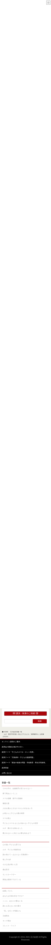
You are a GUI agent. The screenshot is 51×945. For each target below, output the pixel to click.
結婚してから (8, 891)
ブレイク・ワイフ (9, 926)
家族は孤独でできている (12, 879)
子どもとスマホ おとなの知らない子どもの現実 (20, 823)
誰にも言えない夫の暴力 (12, 906)
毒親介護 (6, 803)
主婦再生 (6, 916)
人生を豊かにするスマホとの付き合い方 (17, 808)
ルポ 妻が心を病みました (13, 828)
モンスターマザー (9, 874)
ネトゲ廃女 (7, 921)
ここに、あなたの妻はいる (13, 901)
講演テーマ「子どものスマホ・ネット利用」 (18, 752)
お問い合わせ (7, 773)
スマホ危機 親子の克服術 (13, 798)
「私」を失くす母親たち (12, 911)
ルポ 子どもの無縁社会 (12, 850)
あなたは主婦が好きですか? (13, 896)
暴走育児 (6, 870)
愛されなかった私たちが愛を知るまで (17, 833)
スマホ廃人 (7, 818)
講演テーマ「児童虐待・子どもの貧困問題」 (18, 757)
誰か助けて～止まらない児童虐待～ (16, 855)
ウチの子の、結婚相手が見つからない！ (17, 788)
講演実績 (5, 768)
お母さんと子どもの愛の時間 (13, 813)
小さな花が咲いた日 (10, 864)
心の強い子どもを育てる (12, 845)
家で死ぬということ (10, 793)
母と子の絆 (7, 859)
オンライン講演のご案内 (11, 742)
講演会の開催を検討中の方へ (12, 747)
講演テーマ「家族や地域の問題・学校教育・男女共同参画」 (24, 763)
